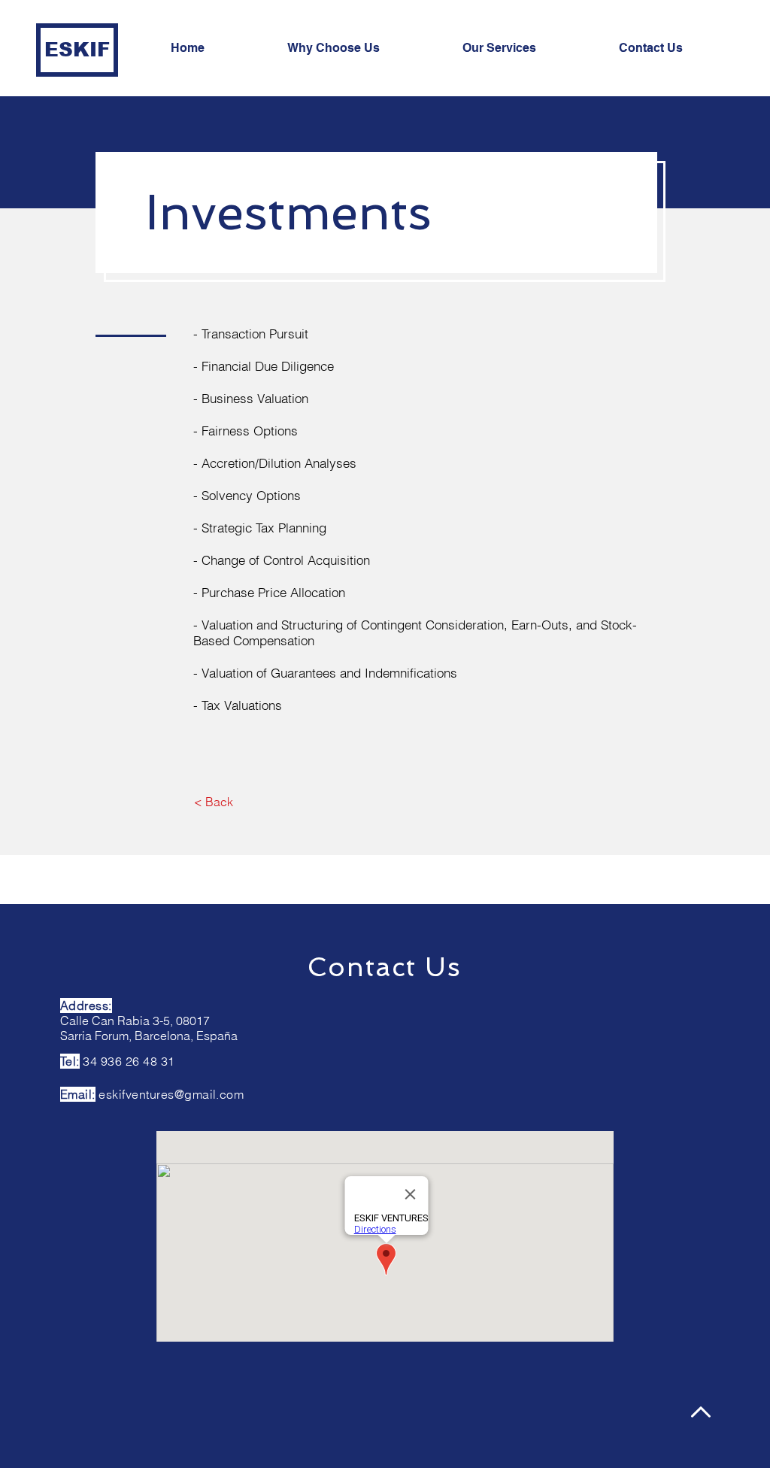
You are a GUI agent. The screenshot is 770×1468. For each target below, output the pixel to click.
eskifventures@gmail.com (171, 1094)
